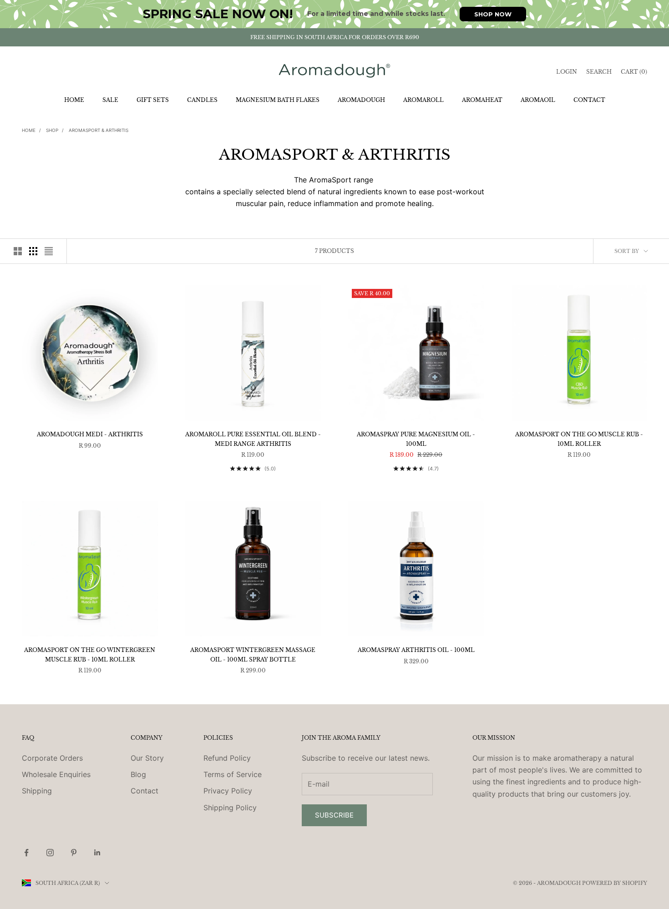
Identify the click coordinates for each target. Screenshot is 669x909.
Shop (52, 130)
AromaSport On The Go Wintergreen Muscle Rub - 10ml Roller (89, 654)
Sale (110, 99)
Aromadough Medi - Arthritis (90, 434)
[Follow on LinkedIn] (97, 852)
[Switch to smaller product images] (33, 251)
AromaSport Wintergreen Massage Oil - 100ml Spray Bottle (252, 654)
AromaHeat (482, 99)
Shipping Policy (230, 807)
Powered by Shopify (614, 883)
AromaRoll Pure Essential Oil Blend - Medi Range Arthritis (253, 439)
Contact (589, 99)
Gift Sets (153, 99)
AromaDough (361, 99)
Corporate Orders (52, 758)
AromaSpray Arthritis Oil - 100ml (416, 649)
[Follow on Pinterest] (73, 852)
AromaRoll (423, 99)
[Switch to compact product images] (49, 251)
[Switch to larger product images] (18, 251)
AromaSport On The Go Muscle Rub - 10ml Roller (579, 439)
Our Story (147, 758)
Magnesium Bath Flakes (277, 99)
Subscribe (334, 815)
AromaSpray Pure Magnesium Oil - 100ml (416, 439)
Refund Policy (227, 758)
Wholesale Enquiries (56, 774)
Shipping (37, 790)
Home (74, 99)
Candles (202, 99)
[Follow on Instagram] (50, 852)
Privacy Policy (227, 790)
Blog (138, 774)
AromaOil (538, 99)
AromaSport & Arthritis (98, 130)
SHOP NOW (493, 14)
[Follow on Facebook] (26, 852)
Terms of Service (232, 774)
